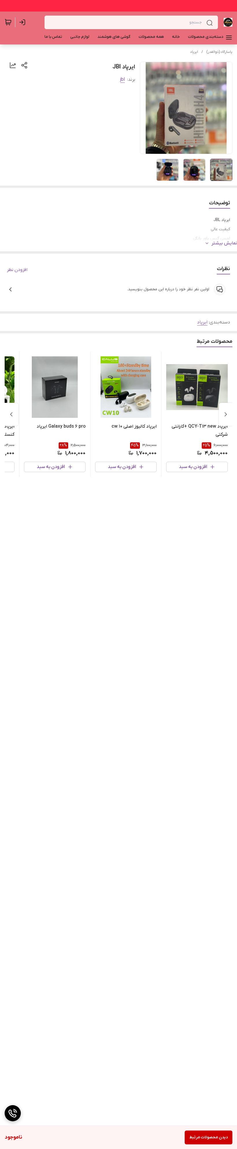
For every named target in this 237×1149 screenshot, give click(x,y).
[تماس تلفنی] (13, 1113)
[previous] (226, 414)
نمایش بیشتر (224, 243)
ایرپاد (194, 52)
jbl (122, 80)
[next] (11, 414)
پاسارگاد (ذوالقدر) (219, 52)
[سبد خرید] (8, 22)
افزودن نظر (17, 270)
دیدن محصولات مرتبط (208, 1137)
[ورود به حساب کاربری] (23, 22)
